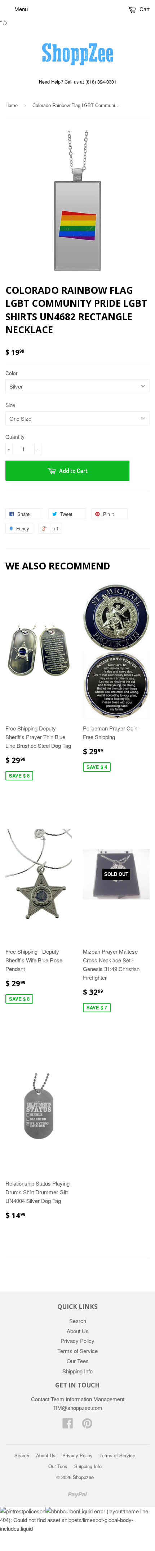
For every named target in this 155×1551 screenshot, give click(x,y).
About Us (78, 1331)
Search (77, 1321)
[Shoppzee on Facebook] (67, 1425)
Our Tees (78, 1361)
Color (11, 373)
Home (11, 105)
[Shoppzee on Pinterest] (87, 1425)
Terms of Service (77, 1351)
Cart (144, 9)
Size (10, 404)
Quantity (15, 436)
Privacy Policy (77, 1340)
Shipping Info (77, 1371)
